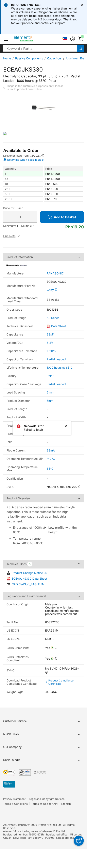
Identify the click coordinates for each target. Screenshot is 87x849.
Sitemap (66, 803)
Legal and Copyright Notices (47, 798)
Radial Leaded (56, 359)
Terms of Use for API (44, 803)
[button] (5, 39)
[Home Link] (31, 39)
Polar (50, 376)
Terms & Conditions (15, 803)
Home (7, 58)
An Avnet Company (15, 824)
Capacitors (54, 58)
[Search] (80, 48)
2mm (50, 392)
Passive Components (29, 58)
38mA (51, 450)
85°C (50, 468)
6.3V (50, 342)
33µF (50, 334)
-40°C (51, 458)
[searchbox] (40, 48)
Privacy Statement (14, 798)
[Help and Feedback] (79, 841)
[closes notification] (82, 5)
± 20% (51, 351)
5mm (50, 400)
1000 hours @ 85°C (60, 367)
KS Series (53, 318)
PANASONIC (55, 273)
